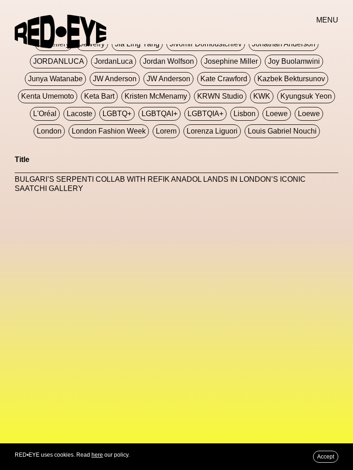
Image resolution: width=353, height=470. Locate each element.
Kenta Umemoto (47, 96)
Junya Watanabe (55, 79)
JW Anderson (115, 79)
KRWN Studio (220, 96)
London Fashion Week (109, 131)
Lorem (166, 131)
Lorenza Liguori (212, 131)
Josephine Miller (231, 61)
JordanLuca (113, 61)
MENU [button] (327, 20)
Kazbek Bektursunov (291, 79)
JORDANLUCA (58, 61)
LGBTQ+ (116, 114)
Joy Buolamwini (294, 61)
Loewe (277, 114)
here (97, 455)
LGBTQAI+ (159, 114)
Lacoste (79, 114)
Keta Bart (99, 96)
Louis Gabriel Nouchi (282, 131)
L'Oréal (45, 114)
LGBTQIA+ (205, 114)
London (49, 131)
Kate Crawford (223, 79)
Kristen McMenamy (156, 96)
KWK (261, 96)
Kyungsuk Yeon (306, 96)
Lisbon (244, 114)
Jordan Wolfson (168, 61)
